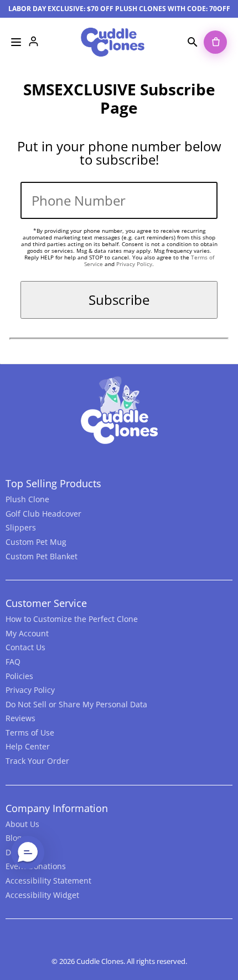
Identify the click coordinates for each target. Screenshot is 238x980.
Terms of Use (30, 732)
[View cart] (215, 42)
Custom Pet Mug (36, 542)
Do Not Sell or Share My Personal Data (76, 704)
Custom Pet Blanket (41, 556)
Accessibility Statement (48, 880)
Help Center (28, 746)
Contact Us (25, 647)
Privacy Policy (134, 264)
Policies (19, 676)
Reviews (20, 718)
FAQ (13, 661)
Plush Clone (27, 499)
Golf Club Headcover (43, 513)
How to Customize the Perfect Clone (72, 619)
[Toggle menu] (16, 42)
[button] (27, 852)
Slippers (21, 527)
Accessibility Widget (42, 895)
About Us (22, 824)
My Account (27, 633)
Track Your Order (37, 761)
